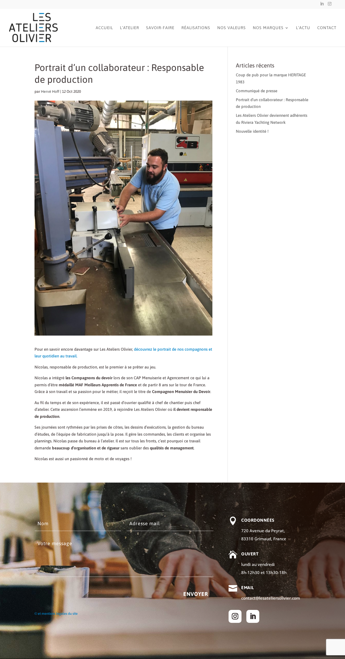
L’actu (303, 28)
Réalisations (195, 28)
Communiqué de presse (256, 90)
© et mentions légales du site (56, 614)
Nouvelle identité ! (252, 131)
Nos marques (268, 28)
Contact (326, 28)
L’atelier (129, 28)
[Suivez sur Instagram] (235, 616)
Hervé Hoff (50, 91)
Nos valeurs (231, 28)
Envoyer (195, 594)
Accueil (104, 28)
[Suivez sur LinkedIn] (252, 616)
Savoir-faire (160, 28)
